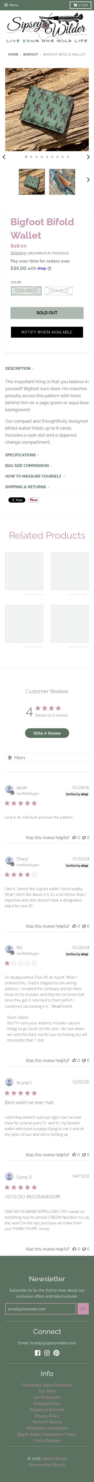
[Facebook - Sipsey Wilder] (37, 1353)
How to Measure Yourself (33, 476)
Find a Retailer (47, 1440)
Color (15, 282)
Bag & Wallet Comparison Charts (47, 1434)
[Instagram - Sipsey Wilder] (47, 1353)
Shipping (18, 253)
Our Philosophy (47, 1397)
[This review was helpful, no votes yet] (74, 837)
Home (13, 54)
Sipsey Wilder (54, 1458)
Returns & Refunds (47, 1409)
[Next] (88, 157)
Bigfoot (30, 54)
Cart (83, 5)
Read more (61, 1006)
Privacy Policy (47, 1416)
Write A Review (47, 733)
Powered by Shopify (47, 1465)
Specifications (20, 455)
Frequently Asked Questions (47, 1385)
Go (83, 1308)
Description (18, 368)
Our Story (47, 1391)
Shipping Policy (47, 1403)
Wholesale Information (47, 1428)
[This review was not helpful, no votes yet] (84, 837)
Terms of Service (47, 1422)
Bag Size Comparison (27, 465)
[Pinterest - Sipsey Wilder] (56, 1353)
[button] (47, 332)
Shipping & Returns (25, 487)
